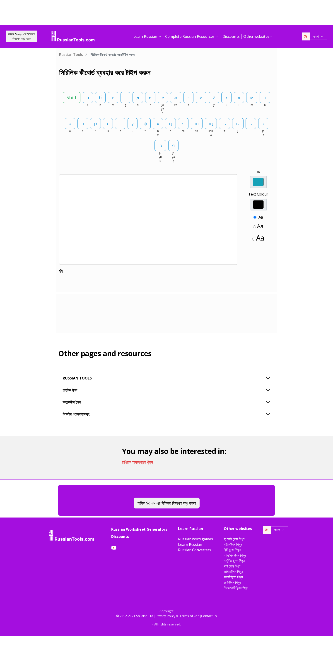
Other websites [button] (256, 36)
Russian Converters (194, 549)
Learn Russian (190, 544)
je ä (263, 133)
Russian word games (195, 539)
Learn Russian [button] (145, 36)
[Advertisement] (166, 13)
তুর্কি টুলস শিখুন (232, 582)
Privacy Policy (165, 616)
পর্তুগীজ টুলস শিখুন (234, 560)
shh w (210, 133)
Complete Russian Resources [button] (190, 36)
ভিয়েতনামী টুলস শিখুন (236, 587)
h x (158, 133)
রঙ (258, 171)
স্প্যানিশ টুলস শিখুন (235, 555)
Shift (72, 97)
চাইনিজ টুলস (70, 390)
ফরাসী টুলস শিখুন (233, 577)
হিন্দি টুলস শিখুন (232, 549)
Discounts (231, 36)
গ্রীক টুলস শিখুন (233, 544)
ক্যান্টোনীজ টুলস (72, 402)
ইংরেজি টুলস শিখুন (234, 539)
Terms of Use (189, 616)
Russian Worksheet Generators (139, 529)
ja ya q (173, 157)
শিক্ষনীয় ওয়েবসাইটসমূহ (76, 414)
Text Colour (258, 194)
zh (175, 105)
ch (183, 131)
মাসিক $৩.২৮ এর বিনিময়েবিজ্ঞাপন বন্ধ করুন (21, 36)
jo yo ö (162, 109)
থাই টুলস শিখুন (232, 566)
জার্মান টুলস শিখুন (233, 571)
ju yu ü (160, 157)
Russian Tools (71, 54)
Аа (260, 217)
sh (196, 131)
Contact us (209, 616)
